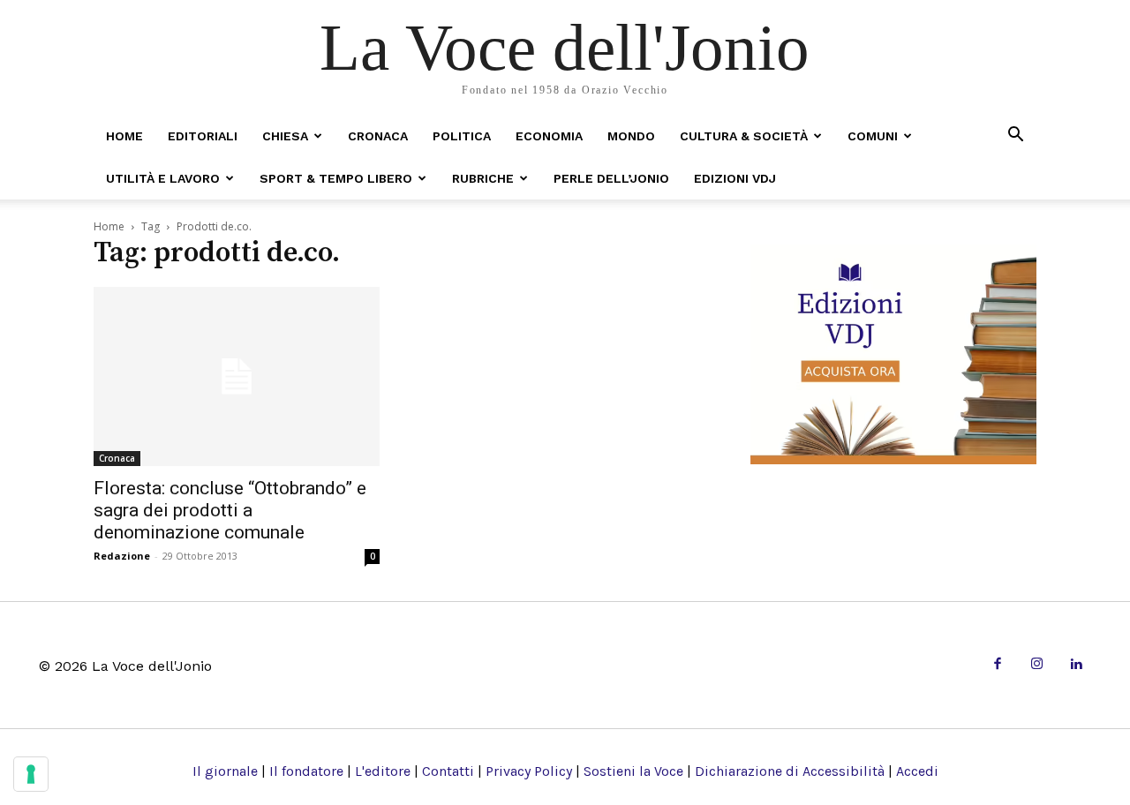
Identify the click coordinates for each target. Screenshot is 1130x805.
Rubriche (483, 178)
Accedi (917, 771)
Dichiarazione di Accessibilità (790, 771)
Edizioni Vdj (735, 178)
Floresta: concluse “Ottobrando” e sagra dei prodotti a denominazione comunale (230, 510)
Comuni (873, 136)
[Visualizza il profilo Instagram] (1036, 665)
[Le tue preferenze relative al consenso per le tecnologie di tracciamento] (31, 774)
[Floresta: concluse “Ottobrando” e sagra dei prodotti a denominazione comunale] (237, 376)
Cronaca (378, 136)
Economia (549, 136)
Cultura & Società (744, 136)
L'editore (383, 771)
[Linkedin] (1075, 665)
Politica (462, 136)
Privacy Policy (529, 771)
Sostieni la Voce (633, 771)
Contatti (448, 771)
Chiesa (285, 136)
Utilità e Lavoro (163, 178)
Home (124, 136)
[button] (1015, 135)
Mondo (631, 136)
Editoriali (202, 136)
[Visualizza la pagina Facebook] (997, 665)
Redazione (122, 555)
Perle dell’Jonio (611, 178)
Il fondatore (306, 771)
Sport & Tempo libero (336, 178)
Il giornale (225, 771)
